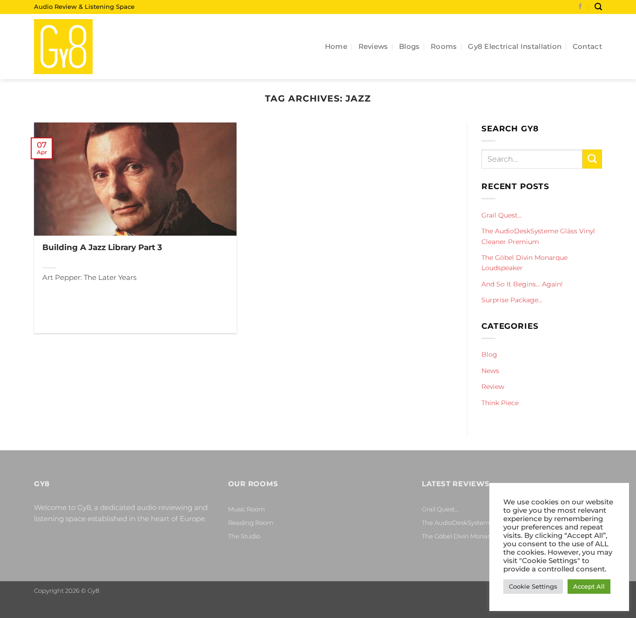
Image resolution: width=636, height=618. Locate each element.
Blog (489, 354)
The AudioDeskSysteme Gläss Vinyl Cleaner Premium (538, 236)
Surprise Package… (511, 300)
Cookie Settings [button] (533, 586)
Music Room (246, 509)
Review (492, 386)
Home (336, 46)
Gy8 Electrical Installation (515, 46)
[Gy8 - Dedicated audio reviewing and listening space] (80, 46)
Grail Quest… (501, 215)
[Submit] (592, 159)
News (490, 371)
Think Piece (500, 402)
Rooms (444, 46)
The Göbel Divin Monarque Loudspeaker (524, 262)
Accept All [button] (589, 586)
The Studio (244, 536)
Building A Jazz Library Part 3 (102, 247)
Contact (587, 46)
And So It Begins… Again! (522, 284)
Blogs (409, 46)
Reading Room (250, 522)
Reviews (373, 46)
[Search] (598, 7)
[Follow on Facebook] (580, 7)
